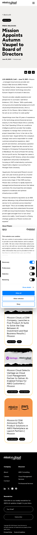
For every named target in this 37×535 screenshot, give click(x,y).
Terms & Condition (19, 532)
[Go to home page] (9, 3)
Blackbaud (7, 152)
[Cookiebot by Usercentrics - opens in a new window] (26, 229)
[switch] (32, 267)
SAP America (16, 157)
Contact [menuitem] (7, 481)
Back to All (7, 14)
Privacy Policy (8, 532)
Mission (31, 79)
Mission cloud (6, 20)
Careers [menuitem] (6, 476)
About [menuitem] (6, 472)
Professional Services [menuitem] (25, 483)
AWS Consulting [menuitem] (24, 472)
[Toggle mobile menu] (33, 3)
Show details (26, 287)
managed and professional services (14, 185)
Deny (18, 304)
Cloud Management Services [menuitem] (25, 478)
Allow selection (18, 298)
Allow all (18, 293)
